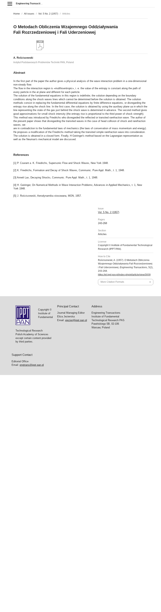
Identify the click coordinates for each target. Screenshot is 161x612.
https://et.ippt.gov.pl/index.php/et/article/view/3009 (124, 274)
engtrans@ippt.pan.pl (32, 364)
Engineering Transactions (30, 3)
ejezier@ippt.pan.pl (76, 320)
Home (16, 13)
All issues (29, 13)
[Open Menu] (9, 3)
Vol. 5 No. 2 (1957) (48, 13)
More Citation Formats (112, 282)
